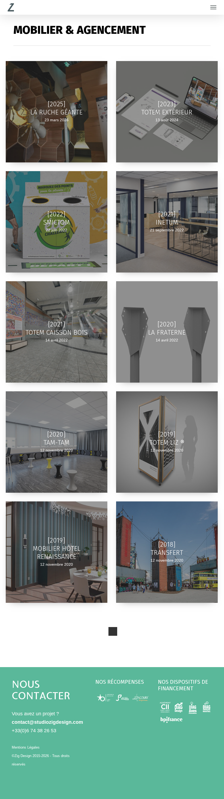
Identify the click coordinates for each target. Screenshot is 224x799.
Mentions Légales (26, 747)
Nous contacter (41, 690)
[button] (213, 7)
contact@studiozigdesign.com (47, 722)
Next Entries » (112, 631)
